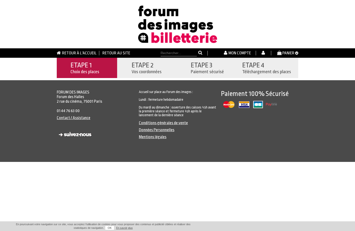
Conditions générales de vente (163, 123)
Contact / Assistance (73, 118)
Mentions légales (152, 137)
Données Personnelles (156, 130)
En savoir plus (124, 227)
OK (110, 227)
